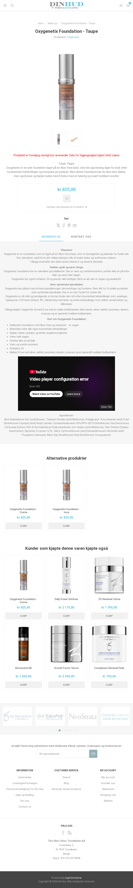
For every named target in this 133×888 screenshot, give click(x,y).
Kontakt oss (81, 236)
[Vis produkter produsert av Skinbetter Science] (50, 716)
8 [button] (76, 730)
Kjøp (23, 526)
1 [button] (56, 730)
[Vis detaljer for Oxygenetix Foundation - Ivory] (67, 485)
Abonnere (93, 754)
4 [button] (65, 730)
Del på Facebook (64, 225)
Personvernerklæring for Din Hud (24, 789)
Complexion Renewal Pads (109, 668)
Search (66, 777)
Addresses (108, 789)
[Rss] (70, 832)
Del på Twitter (58, 225)
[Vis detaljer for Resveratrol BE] (24, 644)
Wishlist (108, 800)
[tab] (51, 237)
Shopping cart (108, 794)
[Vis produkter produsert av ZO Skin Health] (17, 716)
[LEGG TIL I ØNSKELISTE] (67, 198)
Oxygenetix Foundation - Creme (23, 511)
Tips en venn (75, 225)
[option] (58, 139)
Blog (66, 783)
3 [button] (62, 730)
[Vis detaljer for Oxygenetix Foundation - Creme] (24, 485)
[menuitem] (25, 777)
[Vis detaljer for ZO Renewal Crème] (109, 575)
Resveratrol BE (23, 668)
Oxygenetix (73, 37)
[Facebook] (63, 832)
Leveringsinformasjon (24, 783)
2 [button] (60, 730)
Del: (66, 218)
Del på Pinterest (69, 225)
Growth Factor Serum (66, 668)
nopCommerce (73, 877)
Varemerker (25, 777)
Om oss (24, 800)
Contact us (25, 806)
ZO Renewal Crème (109, 599)
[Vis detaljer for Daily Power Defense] (67, 575)
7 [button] (73, 730)
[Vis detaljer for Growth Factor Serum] (67, 644)
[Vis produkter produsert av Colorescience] (115, 716)
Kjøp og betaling (25, 794)
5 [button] (68, 730)
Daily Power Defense (66, 599)
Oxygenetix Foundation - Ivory (66, 511)
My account (108, 777)
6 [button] (71, 730)
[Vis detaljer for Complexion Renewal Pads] (109, 644)
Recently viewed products (66, 789)
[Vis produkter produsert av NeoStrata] (82, 716)
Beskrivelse (51, 236)
